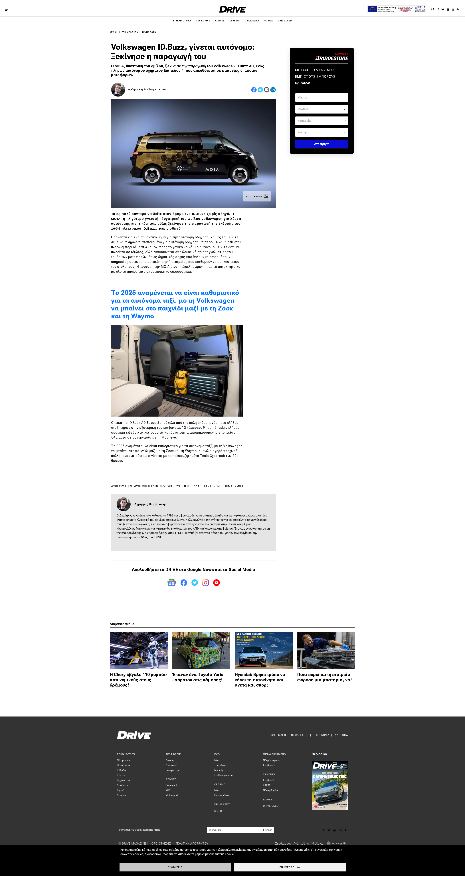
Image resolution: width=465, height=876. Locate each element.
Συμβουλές (269, 765)
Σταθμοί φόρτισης (224, 775)
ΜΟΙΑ (240, 486)
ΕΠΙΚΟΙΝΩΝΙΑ (321, 735)
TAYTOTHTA (340, 735)
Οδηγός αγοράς (272, 760)
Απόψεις (122, 795)
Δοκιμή (169, 760)
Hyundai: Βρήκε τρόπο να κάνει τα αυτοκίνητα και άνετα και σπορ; (260, 680)
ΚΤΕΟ (266, 785)
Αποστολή (171, 765)
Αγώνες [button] (171, 779)
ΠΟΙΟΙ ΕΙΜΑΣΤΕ (277, 735)
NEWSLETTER (299, 735)
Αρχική (114, 32)
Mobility (218, 770)
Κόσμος (121, 775)
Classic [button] (219, 784)
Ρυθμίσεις (175, 867)
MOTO (218, 811)
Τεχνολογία (149, 32)
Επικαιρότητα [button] (126, 754)
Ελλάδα (121, 770)
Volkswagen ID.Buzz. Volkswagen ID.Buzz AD (168, 486)
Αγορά (120, 790)
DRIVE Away (252, 20)
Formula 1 (171, 785)
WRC (168, 790)
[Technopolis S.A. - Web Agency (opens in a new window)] (335, 843)
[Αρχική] (232, 9)
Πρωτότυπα (123, 765)
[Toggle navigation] (7, 9)
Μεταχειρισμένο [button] (274, 754)
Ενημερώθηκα (290, 867)
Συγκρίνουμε (173, 770)
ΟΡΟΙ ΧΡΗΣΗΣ (161, 843)
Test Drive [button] (173, 754)
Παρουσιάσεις (222, 795)
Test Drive (203, 20)
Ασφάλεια (122, 785)
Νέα (216, 760)
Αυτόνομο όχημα (219, 486)
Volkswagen (122, 486)
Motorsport (172, 795)
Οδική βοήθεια (271, 790)
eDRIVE (268, 20)
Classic (234, 20)
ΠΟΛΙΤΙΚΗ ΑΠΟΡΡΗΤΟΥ (192, 843)
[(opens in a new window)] (439, 9)
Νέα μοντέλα (124, 760)
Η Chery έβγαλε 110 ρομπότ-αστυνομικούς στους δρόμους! (138, 680)
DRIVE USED (285, 20)
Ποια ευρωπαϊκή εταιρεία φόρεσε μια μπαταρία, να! (324, 677)
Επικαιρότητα (182, 20)
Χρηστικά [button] (269, 774)
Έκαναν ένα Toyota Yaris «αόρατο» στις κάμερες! (197, 677)
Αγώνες (219, 20)
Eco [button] (217, 754)
